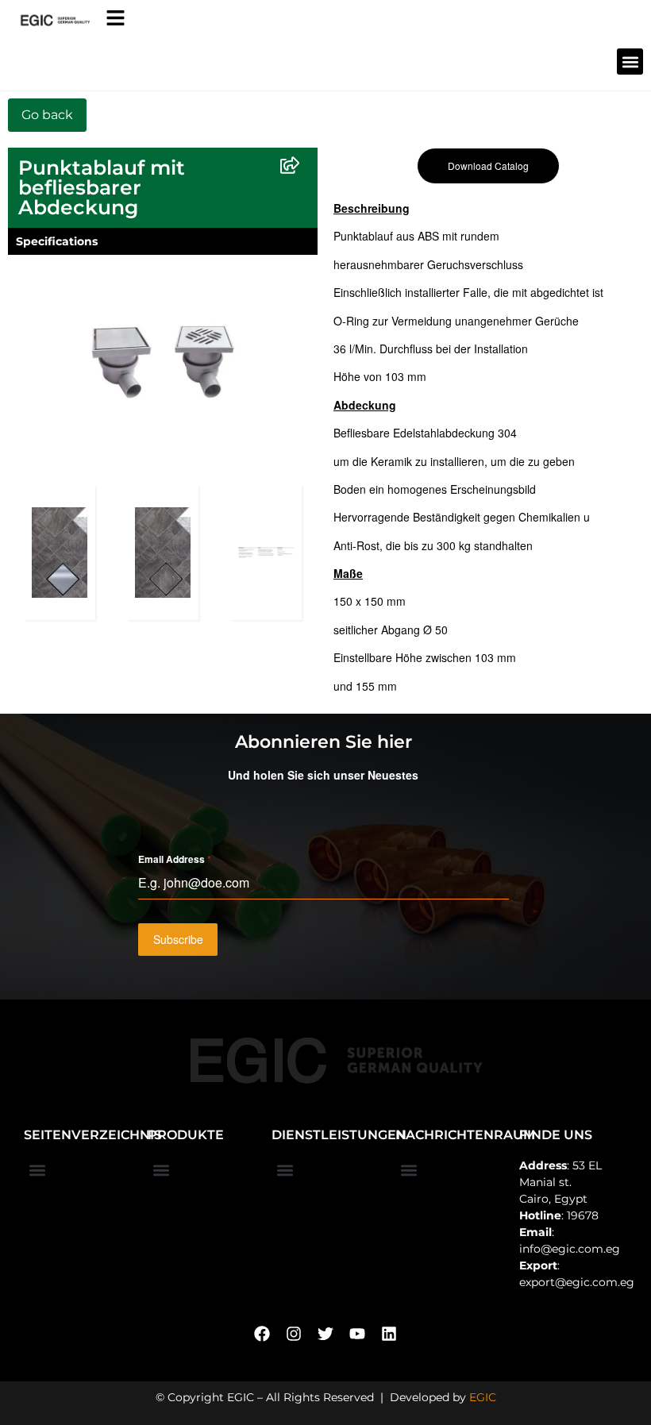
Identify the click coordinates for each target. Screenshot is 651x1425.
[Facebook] (262, 1334)
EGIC (482, 1397)
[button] (630, 61)
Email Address (174, 859)
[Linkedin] (389, 1334)
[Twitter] (325, 1334)
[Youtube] (357, 1334)
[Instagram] (294, 1334)
